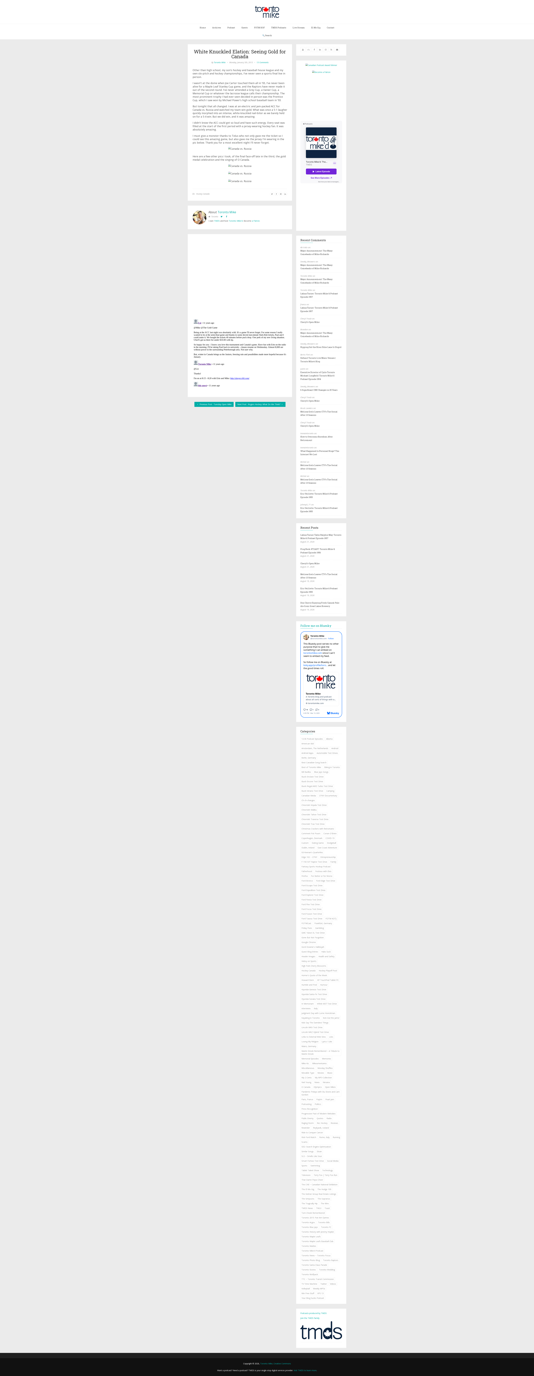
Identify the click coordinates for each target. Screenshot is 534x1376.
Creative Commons (282, 1363)
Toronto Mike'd (236, 221)
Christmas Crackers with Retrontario (317, 828)
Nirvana (326, 1082)
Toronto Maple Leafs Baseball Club (317, 1241)
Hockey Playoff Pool (328, 970)
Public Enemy (307, 1118)
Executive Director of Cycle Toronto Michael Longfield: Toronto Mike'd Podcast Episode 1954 (317, 375)
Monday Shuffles (325, 1068)
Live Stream (299, 27)
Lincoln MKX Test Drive (311, 1027)
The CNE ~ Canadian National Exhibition (319, 1184)
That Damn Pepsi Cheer (312, 1179)
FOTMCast (306, 923)
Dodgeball (331, 843)
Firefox (304, 876)
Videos (333, 1284)
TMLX (318, 1208)
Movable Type (307, 1073)
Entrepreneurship (328, 857)
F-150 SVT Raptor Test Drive (314, 861)
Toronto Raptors (330, 1260)
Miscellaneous (307, 1068)
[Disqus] (240, 277)
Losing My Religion (309, 1041)
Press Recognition (309, 1109)
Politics (318, 1104)
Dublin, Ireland (307, 847)
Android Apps (307, 753)
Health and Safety (326, 956)
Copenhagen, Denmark (311, 838)
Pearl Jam (329, 1099)
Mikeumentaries (319, 1063)
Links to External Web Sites (313, 1036)
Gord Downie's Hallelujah (312, 947)
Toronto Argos (308, 1222)
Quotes (320, 1118)
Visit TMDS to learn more (305, 1370)
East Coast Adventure (327, 847)
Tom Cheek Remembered (313, 1213)
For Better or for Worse (321, 876)
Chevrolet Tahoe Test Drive (313, 814)
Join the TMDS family (309, 1318)
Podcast (231, 27)
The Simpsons (307, 1198)
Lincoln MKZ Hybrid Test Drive (315, 1032)
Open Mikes (330, 1087)
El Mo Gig (315, 27)
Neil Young (306, 1082)
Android (334, 748)
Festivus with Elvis (323, 871)
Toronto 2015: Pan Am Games (315, 1217)
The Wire (325, 1203)
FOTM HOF (259, 27)
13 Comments (263, 62)
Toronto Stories (308, 1269)
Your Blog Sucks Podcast (312, 1298)
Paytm (319, 1099)
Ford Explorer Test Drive (312, 895)
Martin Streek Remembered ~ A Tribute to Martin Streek (320, 1052)
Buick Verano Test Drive (312, 791)
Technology (327, 1170)
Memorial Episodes (310, 1058)
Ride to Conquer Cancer (312, 1132)
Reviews (334, 1123)
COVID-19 (330, 838)
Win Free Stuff (307, 1293)
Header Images (308, 956)
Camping (330, 791)
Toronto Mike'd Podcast (312, 1250)
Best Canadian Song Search (313, 762)
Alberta (329, 739)
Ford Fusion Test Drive (311, 914)
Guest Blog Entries (309, 951)
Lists (331, 1036)
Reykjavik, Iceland (321, 1127)
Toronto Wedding (327, 1269)
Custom (305, 843)
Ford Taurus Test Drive (311, 918)
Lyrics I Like (327, 1041)
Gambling (319, 928)
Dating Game (318, 843)
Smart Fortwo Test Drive (312, 1161)
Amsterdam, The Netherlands (314, 748)
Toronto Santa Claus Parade (314, 1265)
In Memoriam (307, 1003)
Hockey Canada (203, 194)
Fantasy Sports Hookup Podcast (316, 866)
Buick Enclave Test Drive (312, 776)
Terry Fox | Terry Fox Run (325, 1175)
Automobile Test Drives (327, 753)
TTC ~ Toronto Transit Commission (317, 1279)
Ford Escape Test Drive (311, 885)
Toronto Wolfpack (309, 1274)
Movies (320, 1073)
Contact (330, 27)
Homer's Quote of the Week (314, 975)
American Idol (307, 743)
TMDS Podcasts (278, 27)
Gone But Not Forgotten (312, 937)
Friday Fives (306, 928)
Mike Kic (305, 1063)
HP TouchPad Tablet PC (328, 980)
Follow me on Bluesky (315, 626)
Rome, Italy (324, 1137)
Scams (304, 1142)
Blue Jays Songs (321, 772)
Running (336, 1137)
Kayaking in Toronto (310, 1018)
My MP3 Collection (323, 1077)
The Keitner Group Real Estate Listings (318, 1194)
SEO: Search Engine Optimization (316, 1146)
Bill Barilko (306, 772)
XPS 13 (320, 1293)
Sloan (319, 1151)
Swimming (315, 1165)
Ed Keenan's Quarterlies (312, 852)
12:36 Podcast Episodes (312, 739)
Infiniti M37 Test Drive (327, 1003)
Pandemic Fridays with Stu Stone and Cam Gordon (320, 1093)
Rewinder (305, 1127)
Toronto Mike (220, 62)
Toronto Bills (324, 1222)
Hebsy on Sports (308, 961)
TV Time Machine (309, 1284)
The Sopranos (323, 1198)
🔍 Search (267, 35)
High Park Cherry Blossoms (313, 966)
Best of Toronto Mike (311, 767)
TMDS (217, 221)
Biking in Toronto (332, 767)
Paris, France (307, 1099)
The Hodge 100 (324, 1189)
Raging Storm (307, 1123)
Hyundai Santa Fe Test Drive (314, 994)
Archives (216, 27)
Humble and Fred (309, 984)
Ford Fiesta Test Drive (311, 899)
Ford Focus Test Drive (311, 909)
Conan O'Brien (330, 833)
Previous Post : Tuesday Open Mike (215, 404)
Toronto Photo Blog (310, 1260)
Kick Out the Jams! (331, 1018)
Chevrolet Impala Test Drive (314, 805)
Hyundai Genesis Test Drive (313, 989)
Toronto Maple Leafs (311, 1236)
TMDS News (307, 1208)
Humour (323, 984)
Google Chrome (308, 942)
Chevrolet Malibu (309, 809)
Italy (316, 1008)
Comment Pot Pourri (310, 833)
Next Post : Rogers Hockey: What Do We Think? (259, 404)
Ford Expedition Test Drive (313, 890)
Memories (326, 1058)
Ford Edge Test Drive (325, 880)
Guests (244, 27)
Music (329, 1073)
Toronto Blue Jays (309, 1227)
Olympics (318, 1087)
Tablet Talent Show (310, 1170)
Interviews (306, 1008)
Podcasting (306, 1104)
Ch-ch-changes (308, 800)
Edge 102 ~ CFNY (309, 857)
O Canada (305, 1087)
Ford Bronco (307, 880)
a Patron (256, 221)
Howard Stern (307, 980)
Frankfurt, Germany (323, 923)
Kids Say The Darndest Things (314, 1022)
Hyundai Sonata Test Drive (313, 999)
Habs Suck (326, 951)
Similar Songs (307, 1151)
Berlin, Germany (308, 757)
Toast (327, 1208)
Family (333, 861)
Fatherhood (306, 871)
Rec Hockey (322, 1123)
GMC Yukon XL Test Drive (313, 932)
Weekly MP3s (319, 1288)
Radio (329, 1118)
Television (306, 1175)
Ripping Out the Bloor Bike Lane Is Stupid (320, 347)
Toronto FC (326, 1227)
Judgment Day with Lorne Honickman (318, 1013)
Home (203, 27)
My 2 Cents (306, 1077)
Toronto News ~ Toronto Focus (316, 1255)
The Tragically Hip (309, 1203)
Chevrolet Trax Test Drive (313, 824)
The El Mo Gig (307, 1189)
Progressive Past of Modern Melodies (318, 1113)
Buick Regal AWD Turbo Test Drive (317, 786)
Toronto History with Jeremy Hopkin (317, 1231)
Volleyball (305, 1288)
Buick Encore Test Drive (312, 781)
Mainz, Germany (308, 1046)
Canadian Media (308, 795)
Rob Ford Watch (308, 1137)
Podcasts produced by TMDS (313, 1313)
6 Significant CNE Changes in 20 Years (319, 390)
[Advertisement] (323, 96)
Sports (304, 1165)
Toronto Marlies (308, 1246)
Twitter (323, 1284)
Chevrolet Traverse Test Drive (314, 819)
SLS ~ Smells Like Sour (311, 1156)
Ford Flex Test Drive (310, 904)
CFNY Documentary (328, 795)
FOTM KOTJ (331, 918)
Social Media (332, 1161)
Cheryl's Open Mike (310, 322)
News (317, 1082)
